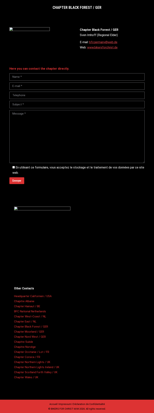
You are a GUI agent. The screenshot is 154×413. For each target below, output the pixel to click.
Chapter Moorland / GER (29, 331)
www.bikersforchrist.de (102, 47)
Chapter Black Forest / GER (31, 326)
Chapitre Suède (23, 342)
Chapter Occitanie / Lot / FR (31, 352)
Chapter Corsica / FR (27, 357)
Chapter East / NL (25, 321)
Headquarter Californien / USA (33, 296)
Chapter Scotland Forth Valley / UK (35, 372)
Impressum (65, 404)
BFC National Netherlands (30, 311)
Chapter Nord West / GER (30, 336)
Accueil (53, 404)
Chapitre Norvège (25, 347)
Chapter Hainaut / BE (27, 306)
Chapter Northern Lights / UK (32, 362)
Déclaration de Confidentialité (89, 404)
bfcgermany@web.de (103, 42)
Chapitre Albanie (24, 301)
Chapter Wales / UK (26, 377)
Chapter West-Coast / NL (30, 316)
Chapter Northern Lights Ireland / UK (36, 367)
